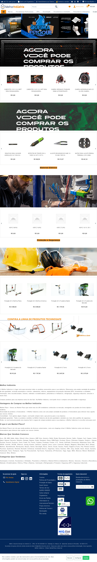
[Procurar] (56, 7)
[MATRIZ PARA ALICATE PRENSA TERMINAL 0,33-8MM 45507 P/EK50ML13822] (63, 143)
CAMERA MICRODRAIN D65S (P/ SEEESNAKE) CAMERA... (40, 90)
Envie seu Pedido (45, 498)
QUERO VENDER (44, 490)
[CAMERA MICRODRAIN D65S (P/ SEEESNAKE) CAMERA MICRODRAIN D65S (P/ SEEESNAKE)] (40, 79)
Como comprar (44, 493)
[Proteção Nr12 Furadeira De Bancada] (84, 289)
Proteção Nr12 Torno (13, 367)
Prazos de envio (44, 506)
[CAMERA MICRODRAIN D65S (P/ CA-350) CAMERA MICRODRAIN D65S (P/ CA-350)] (16, 79)
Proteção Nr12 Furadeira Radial (60, 301)
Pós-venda (42, 514)
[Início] (3, 12)
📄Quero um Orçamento (26, 2)
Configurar (78, 558)
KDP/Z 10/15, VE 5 (19, 227)
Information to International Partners (46, 502)
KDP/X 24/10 (43, 227)
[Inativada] (64, 526)
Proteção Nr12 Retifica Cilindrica (36, 301)
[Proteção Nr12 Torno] (13, 355)
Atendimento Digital (12, 482)
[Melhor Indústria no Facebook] (72, 2)
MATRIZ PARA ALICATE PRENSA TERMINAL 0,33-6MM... (40, 154)
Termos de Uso (44, 488)
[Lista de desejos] (70, 7)
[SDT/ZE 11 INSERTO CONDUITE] (66, 219)
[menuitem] (44, 7)
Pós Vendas (10, 477)
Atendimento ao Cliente (46, 2)
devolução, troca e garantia (84, 546)
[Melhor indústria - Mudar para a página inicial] (12, 6)
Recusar (69, 558)
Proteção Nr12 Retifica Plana (12, 301)
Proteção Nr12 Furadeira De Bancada (84, 302)
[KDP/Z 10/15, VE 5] (19, 219)
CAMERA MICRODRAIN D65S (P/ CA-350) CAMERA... (16, 90)
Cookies (42, 477)
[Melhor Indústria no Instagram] (75, 2)
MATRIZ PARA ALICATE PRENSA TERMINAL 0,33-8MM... (63, 154)
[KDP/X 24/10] (42, 219)
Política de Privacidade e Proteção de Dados (47, 481)
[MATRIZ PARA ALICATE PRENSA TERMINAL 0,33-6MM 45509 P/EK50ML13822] (40, 143)
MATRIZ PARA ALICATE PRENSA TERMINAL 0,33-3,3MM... (16, 154)
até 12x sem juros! (10, 2)
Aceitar (86, 558)
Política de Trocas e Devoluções (45, 509)
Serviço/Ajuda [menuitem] (89, 1)
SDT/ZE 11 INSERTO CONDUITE (67, 227)
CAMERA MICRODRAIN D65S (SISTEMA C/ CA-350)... (64, 90)
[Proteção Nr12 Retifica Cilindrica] (36, 289)
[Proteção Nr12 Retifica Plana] (12, 289)
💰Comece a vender (62, 2)
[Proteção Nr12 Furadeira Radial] (60, 289)
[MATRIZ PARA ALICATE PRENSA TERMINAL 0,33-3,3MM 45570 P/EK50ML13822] (16, 143)
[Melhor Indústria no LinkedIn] (78, 2)
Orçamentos (43, 495)
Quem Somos (43, 485)
